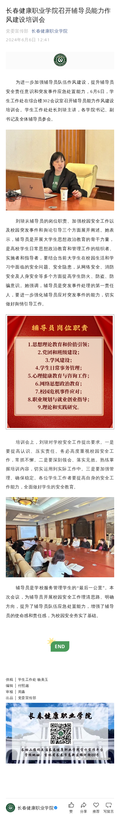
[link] (38, 808)
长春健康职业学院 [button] (49, 31)
